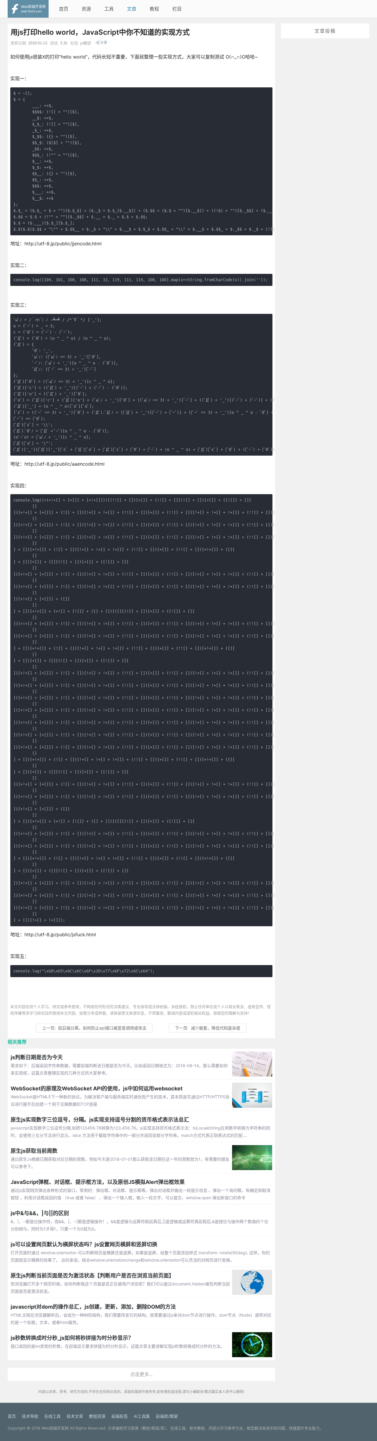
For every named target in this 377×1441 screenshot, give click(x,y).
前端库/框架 (167, 1416)
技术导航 (30, 1416)
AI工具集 (142, 1416)
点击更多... (141, 1374)
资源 (86, 9)
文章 (131, 9)
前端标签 (119, 1416)
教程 (154, 9)
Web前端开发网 (55, 1428)
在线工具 (52, 1416)
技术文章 (75, 1416)
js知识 (85, 43)
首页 (63, 9)
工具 (109, 9)
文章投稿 (325, 31)
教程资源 (97, 1416)
